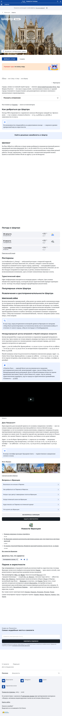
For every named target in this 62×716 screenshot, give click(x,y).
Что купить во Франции (11, 509)
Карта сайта (6, 702)
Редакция (16, 664)
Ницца (41, 594)
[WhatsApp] (27, 559)
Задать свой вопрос (31, 519)
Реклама (5, 673)
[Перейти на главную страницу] (29, 1)
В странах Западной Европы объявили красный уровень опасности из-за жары (31, 546)
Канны (53, 594)
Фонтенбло (33, 583)
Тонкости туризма (3, 12)
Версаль (39, 575)
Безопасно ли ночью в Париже (13, 484)
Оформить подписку (31, 641)
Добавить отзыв (9, 59)
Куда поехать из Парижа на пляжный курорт (18, 504)
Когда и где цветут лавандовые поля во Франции (20, 494)
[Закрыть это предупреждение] (47, 8)
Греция (27, 592)
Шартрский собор (10, 298)
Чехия (52, 592)
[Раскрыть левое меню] (1, 1)
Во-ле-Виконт (29, 577)
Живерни (23, 581)
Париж (38, 570)
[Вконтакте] (21, 559)
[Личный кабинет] (60, 1)
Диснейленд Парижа (20, 587)
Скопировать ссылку (9, 559)
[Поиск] (57, 1)
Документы (16, 673)
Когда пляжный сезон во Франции (15, 499)
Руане (46, 579)
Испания (40, 592)
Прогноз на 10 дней (8, 253)
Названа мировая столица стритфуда (17, 534)
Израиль (33, 592)
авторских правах (28, 696)
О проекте (5, 664)
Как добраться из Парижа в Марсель (15, 489)
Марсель (47, 594)
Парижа (15, 104)
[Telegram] (24, 559)
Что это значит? (40, 8)
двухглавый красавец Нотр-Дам (49, 87)
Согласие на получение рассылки (21, 645)
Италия (46, 592)
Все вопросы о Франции (31, 514)
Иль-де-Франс (20, 575)
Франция (7, 12)
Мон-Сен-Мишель (8, 579)
